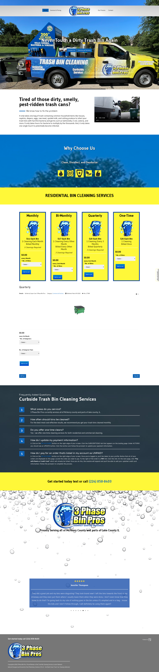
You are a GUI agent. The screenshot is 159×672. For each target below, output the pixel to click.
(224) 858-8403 (100, 481)
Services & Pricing (55, 10)
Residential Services (79, 50)
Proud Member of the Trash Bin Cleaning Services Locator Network (44, 664)
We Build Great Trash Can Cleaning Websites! (57, 667)
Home (45, 10)
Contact (110, 10)
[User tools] (137, 294)
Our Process (101, 10)
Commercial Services (58, 293)
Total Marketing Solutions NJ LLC (35, 667)
